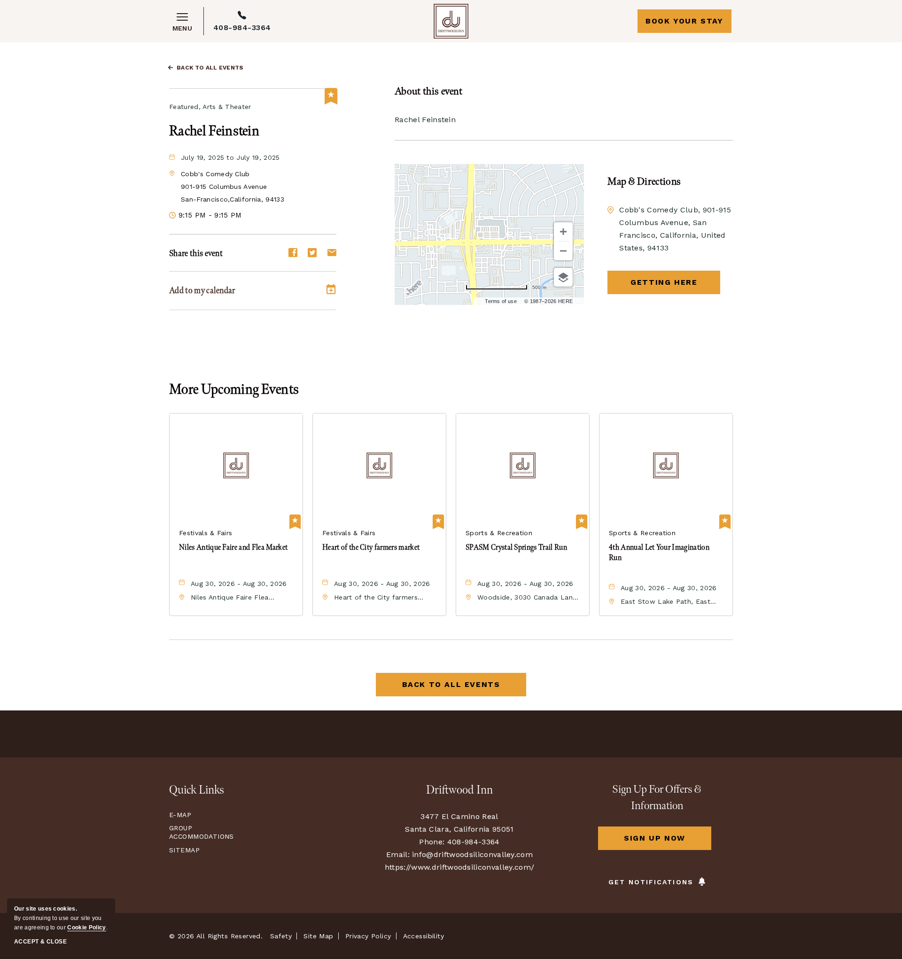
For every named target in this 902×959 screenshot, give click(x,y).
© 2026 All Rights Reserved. (216, 936)
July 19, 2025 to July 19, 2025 (230, 157)
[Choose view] (563, 277)
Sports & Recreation (499, 533)
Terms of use (501, 301)
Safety (281, 936)
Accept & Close (40, 941)
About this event (428, 91)
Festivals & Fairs (205, 533)
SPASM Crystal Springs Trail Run (516, 547)
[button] (232, 186)
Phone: (431, 841)
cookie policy (86, 927)
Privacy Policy (368, 936)
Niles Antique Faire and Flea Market (233, 547)
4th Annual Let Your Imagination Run (659, 552)
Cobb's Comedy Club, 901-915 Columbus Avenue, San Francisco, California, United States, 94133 (675, 228)
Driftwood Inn (459, 790)
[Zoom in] (563, 231)
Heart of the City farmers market (371, 547)
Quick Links (196, 790)
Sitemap (184, 850)
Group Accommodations (199, 832)
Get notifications (650, 882)
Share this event (196, 253)
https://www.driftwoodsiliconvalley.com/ (459, 867)
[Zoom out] (563, 251)
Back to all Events (210, 67)
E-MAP (180, 815)
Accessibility (423, 936)
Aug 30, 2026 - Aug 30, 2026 (239, 583)
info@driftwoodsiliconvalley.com (472, 854)
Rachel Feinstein (214, 131)
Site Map (318, 936)
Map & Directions (644, 181)
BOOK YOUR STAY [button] (684, 20)
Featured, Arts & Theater (210, 106)
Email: (398, 854)
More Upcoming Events (234, 389)
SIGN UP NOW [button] (667, 842)
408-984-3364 (242, 27)
